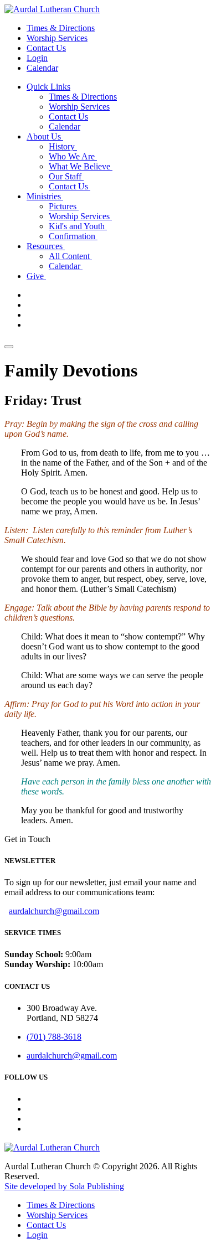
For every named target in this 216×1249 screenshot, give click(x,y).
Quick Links (48, 86)
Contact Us (46, 48)
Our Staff (66, 176)
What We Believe (80, 166)
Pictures (64, 206)
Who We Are (73, 156)
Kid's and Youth (78, 226)
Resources (46, 246)
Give (36, 276)
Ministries (45, 196)
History (63, 146)
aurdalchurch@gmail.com (54, 911)
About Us (45, 136)
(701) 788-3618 (54, 1036)
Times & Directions (61, 28)
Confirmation (73, 236)
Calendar (42, 68)
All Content (70, 256)
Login (37, 58)
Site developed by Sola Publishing (64, 1186)
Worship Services (57, 38)
